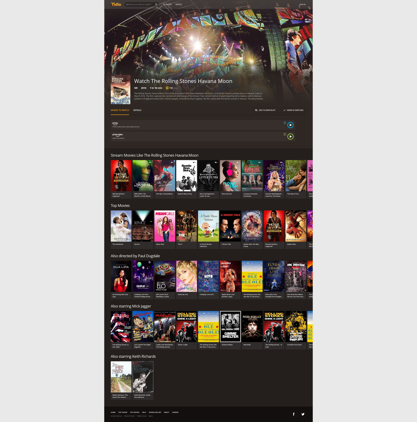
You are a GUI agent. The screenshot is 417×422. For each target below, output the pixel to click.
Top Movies (134, 412)
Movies (179, 4)
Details (137, 110)
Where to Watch (120, 110)
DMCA (151, 416)
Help (144, 412)
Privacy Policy (129, 416)
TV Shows (167, 4)
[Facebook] (293, 414)
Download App (155, 412)
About (166, 412)
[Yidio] (116, 5)
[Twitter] (303, 414)
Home (113, 412)
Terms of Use (141, 416)
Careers (175, 412)
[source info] (284, 122)
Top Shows (122, 412)
